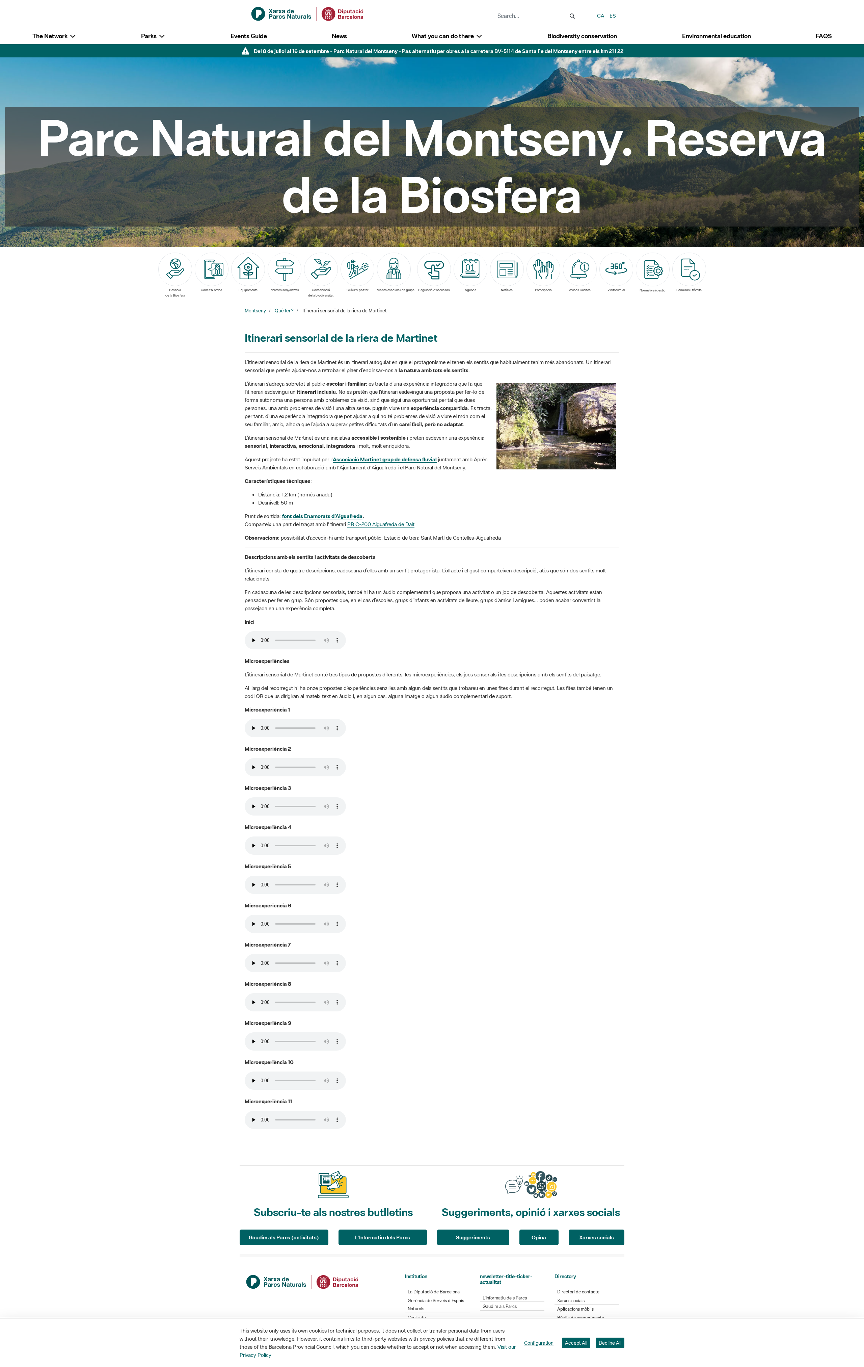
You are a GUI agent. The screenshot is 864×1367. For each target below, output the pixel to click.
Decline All (610, 1343)
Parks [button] (149, 36)
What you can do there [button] (443, 36)
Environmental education (716, 36)
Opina (539, 1237)
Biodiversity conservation (582, 36)
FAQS (824, 36)
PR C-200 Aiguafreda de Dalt (380, 524)
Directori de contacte (578, 1292)
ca (600, 15)
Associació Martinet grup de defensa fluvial (385, 459)
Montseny (255, 311)
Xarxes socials (596, 1237)
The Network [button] (50, 36)
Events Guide (249, 36)
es (613, 15)
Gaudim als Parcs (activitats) (284, 1237)
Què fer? (284, 311)
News (339, 36)
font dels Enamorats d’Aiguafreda (322, 516)
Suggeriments (473, 1237)
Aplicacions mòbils (575, 1309)
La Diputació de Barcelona (434, 1292)
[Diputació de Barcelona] (303, 1281)
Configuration (539, 1343)
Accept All (576, 1343)
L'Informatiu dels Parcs (382, 1237)
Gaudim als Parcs (500, 1306)
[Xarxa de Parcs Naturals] (308, 13)
